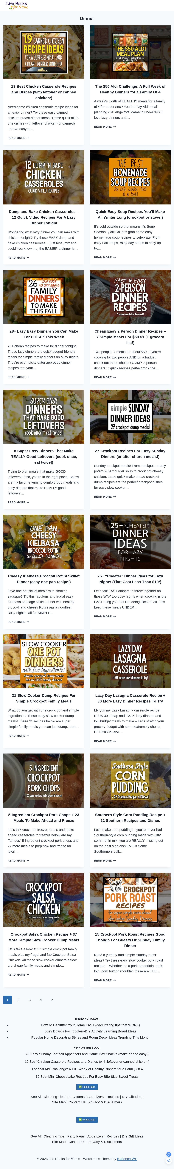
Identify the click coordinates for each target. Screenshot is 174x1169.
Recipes (113, 1097)
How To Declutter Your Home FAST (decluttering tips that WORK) (90, 1025)
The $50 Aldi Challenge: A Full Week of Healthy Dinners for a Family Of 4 (87, 1069)
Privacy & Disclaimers (105, 1102)
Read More (18, 137)
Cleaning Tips (54, 1097)
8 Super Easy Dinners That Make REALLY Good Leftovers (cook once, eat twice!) (44, 456)
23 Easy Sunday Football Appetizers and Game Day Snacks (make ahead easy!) (87, 1054)
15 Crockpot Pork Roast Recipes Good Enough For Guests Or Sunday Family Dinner (130, 940)
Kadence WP (127, 1159)
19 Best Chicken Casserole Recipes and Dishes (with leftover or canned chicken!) (43, 92)
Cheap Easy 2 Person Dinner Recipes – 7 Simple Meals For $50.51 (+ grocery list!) (130, 337)
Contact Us (77, 1102)
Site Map (59, 1102)
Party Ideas (76, 1097)
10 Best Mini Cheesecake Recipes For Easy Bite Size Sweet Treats (87, 1076)
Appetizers (95, 1097)
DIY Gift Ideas (132, 1097)
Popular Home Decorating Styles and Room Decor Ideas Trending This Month (90, 1037)
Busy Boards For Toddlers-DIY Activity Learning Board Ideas (90, 1031)
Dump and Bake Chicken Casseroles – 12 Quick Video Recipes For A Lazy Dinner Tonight (44, 217)
